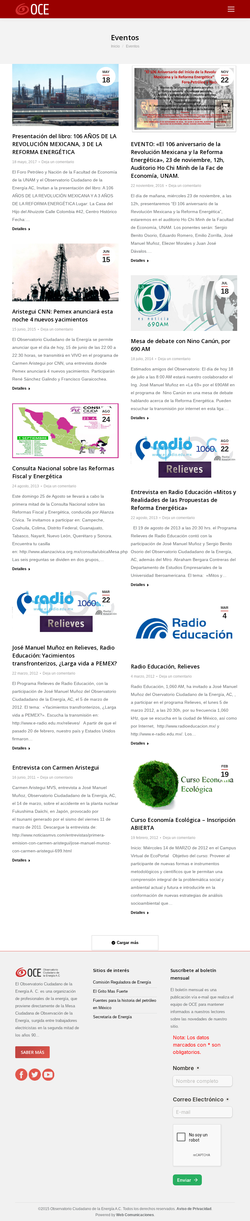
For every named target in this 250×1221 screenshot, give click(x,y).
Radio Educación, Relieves (165, 666)
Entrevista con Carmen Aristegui (55, 767)
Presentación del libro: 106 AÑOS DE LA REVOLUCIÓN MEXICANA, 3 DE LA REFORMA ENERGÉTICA (64, 144)
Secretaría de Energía (112, 1017)
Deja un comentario (57, 162)
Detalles (19, 229)
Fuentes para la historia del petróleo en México (124, 1004)
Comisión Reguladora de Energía (122, 982)
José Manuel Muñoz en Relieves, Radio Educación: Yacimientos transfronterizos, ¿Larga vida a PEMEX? (64, 655)
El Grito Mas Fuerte (110, 991)
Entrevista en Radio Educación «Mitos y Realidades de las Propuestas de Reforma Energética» (183, 499)
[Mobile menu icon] (231, 9)
